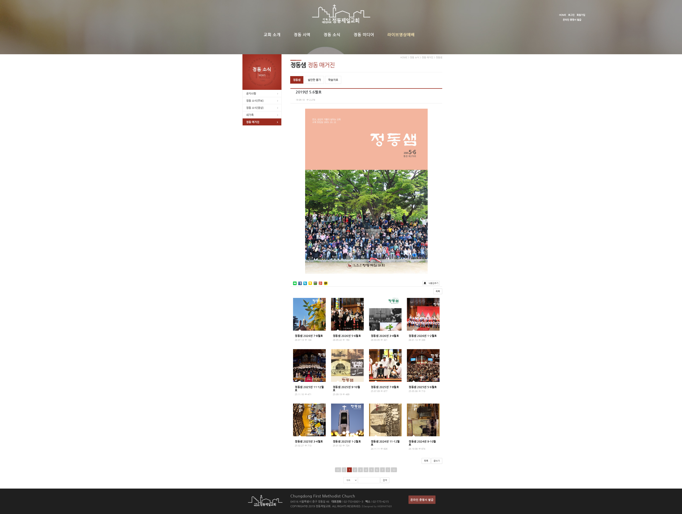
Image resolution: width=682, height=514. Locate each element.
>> (394, 469)
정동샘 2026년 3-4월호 (385, 335)
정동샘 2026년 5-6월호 (347, 335)
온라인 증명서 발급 (572, 19)
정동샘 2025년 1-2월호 (347, 441)
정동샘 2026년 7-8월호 (309, 335)
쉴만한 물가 (314, 79)
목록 (438, 291)
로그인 (571, 15)
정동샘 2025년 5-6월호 (423, 386)
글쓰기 (437, 460)
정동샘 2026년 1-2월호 (423, 335)
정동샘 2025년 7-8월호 (385, 386)
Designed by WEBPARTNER (377, 506)
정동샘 (297, 79)
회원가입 (581, 15)
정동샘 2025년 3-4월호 (309, 441)
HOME (562, 15)
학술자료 (333, 79)
